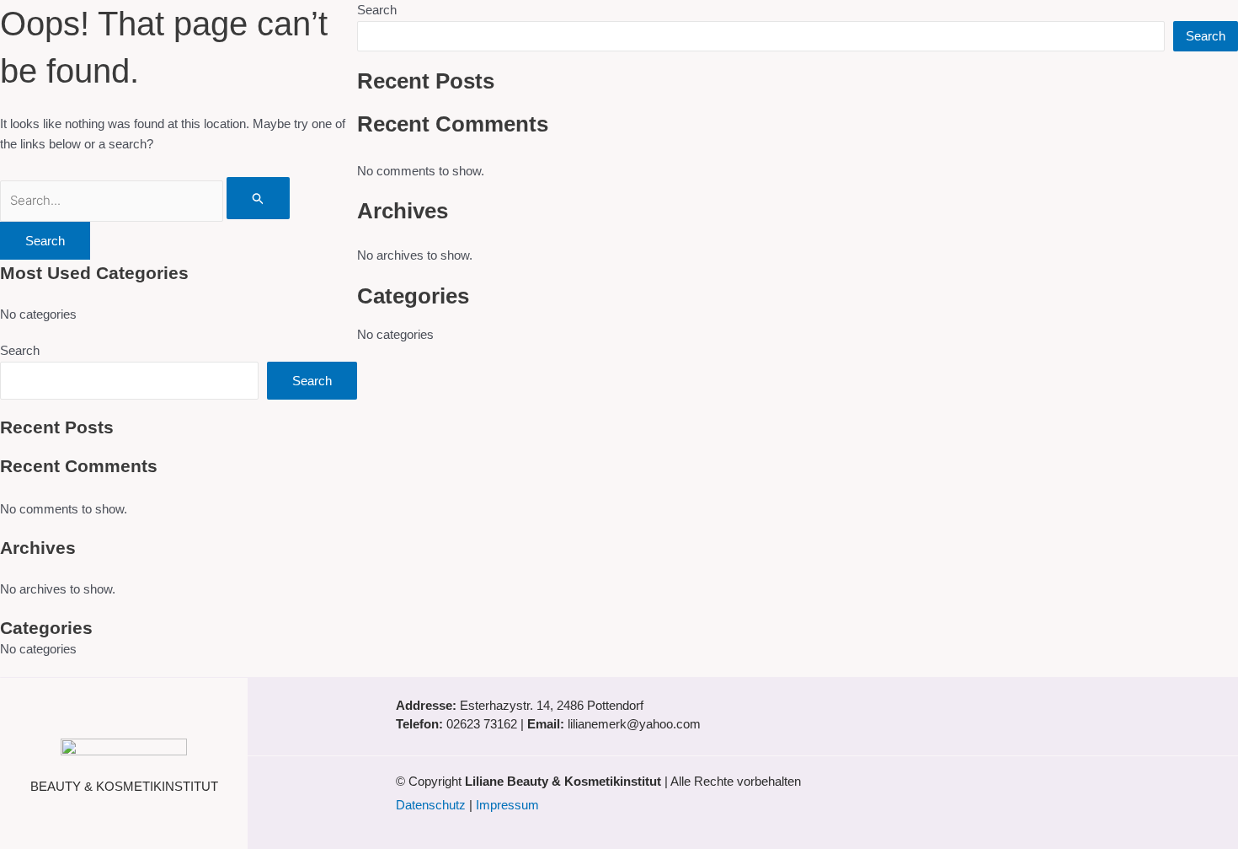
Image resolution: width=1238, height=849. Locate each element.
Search (20, 350)
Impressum (507, 805)
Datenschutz (431, 805)
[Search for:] (145, 200)
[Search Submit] (259, 198)
